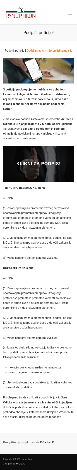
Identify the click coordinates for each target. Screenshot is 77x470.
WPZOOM (20, 464)
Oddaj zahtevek (36, 50)
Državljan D (47, 442)
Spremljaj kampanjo (60, 50)
